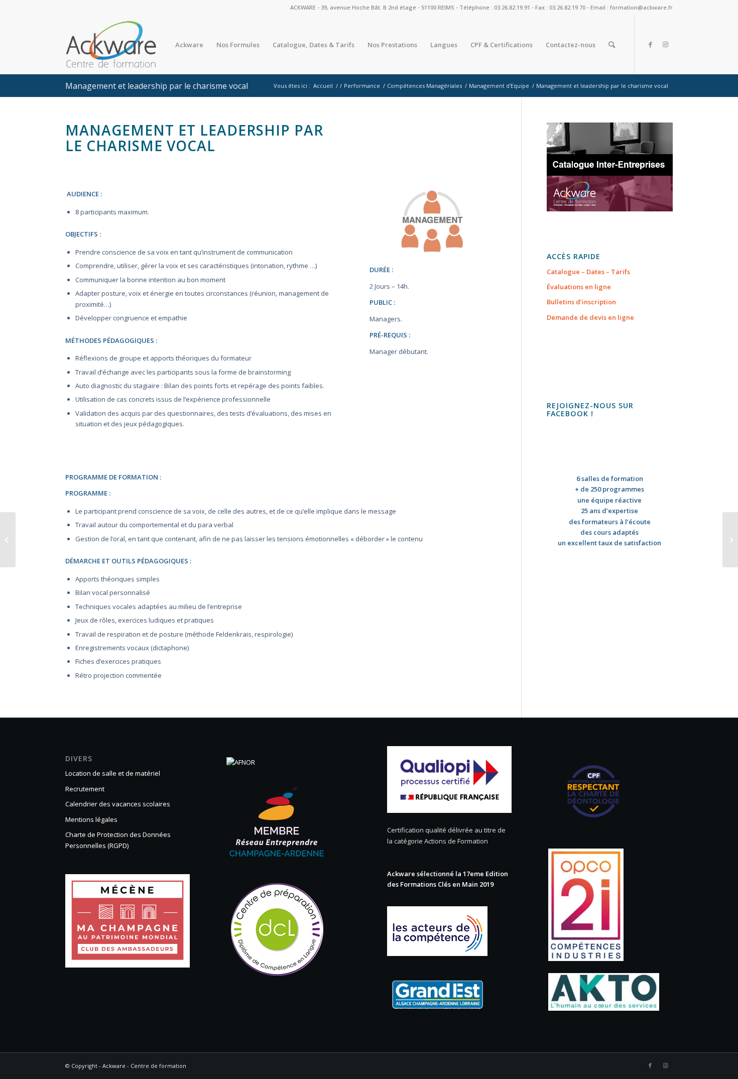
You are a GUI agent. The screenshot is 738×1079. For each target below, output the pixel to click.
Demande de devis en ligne (590, 317)
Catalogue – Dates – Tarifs (588, 271)
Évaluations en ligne (579, 286)
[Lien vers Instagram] (665, 44)
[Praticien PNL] (730, 539)
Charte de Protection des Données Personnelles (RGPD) (118, 840)
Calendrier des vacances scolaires (117, 803)
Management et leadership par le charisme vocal (156, 85)
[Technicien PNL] (8, 539)
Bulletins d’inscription (581, 301)
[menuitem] (189, 44)
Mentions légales (91, 819)
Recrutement (84, 788)
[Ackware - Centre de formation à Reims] (129, 44)
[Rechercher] (612, 44)
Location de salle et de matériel (112, 773)
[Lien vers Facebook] (650, 44)
